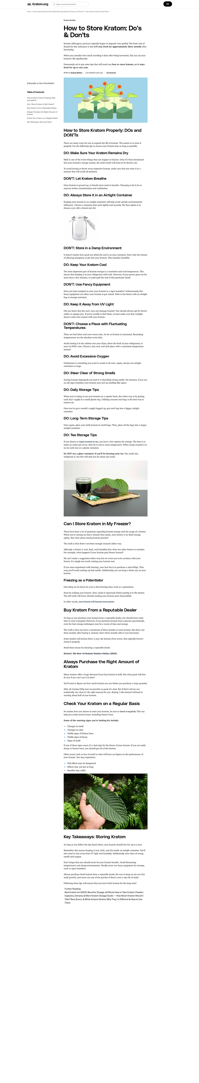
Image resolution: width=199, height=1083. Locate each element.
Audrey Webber (76, 73)
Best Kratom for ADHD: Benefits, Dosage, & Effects (90, 892)
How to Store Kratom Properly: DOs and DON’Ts (41, 99)
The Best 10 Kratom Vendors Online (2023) (95, 653)
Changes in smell (75, 725)
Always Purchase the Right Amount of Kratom (42, 112)
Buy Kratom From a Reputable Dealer (42, 108)
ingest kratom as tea (88, 441)
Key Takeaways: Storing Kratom (39, 122)
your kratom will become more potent (96, 601)
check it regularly (128, 711)
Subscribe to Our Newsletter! (40, 83)
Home (29, 11)
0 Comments (111, 73)
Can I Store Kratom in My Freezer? (40, 104)
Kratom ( (68, 43)
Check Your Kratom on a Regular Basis (42, 118)
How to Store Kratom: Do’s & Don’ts (97, 11)
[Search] (54, 4)
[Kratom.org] (37, 4)
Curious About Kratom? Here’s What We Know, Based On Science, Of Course (58, 11)
